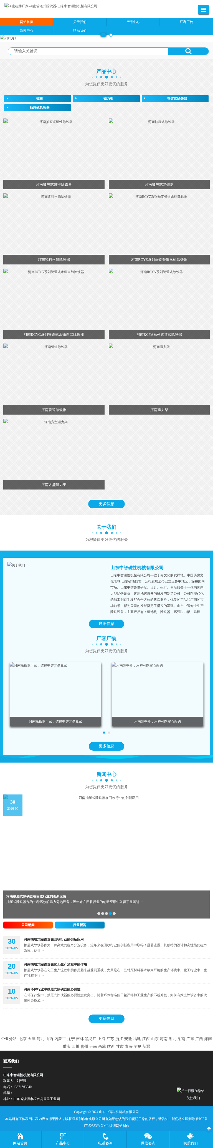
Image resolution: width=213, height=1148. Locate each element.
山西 (49, 1039)
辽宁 (71, 1039)
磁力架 (108, 98)
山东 (155, 1039)
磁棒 (39, 98)
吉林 (80, 1039)
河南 (164, 1039)
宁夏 (137, 1046)
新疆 (146, 1046)
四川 (75, 1046)
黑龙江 (91, 1039)
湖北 (172, 1039)
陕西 (111, 1046)
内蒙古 (60, 1039)
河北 (40, 1039)
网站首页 (20, 1143)
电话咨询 (105, 1143)
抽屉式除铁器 (40, 108)
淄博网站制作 (119, 1126)
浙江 (119, 1039)
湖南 (181, 1039)
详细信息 (106, 624)
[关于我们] (54, 565)
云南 (93, 1046)
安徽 (128, 1039)
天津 (32, 1039)
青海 (129, 1046)
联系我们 (190, 1143)
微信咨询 (148, 1143)
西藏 (102, 1046)
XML (104, 1126)
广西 (199, 1039)
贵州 (84, 1046)
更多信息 (106, 504)
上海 (101, 1039)
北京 (23, 1039)
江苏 (110, 1039)
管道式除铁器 (177, 98)
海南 (208, 1039)
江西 (146, 1039)
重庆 (66, 1046)
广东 (190, 1039)
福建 (137, 1039)
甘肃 (120, 1046)
